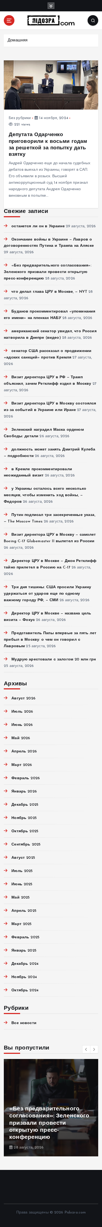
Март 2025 (21, 924)
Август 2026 (23, 698)
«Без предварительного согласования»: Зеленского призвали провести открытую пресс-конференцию (47, 272)
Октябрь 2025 (24, 831)
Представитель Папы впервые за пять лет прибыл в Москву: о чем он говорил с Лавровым (50, 639)
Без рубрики (20, 118)
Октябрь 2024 (25, 990)
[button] (86, 1049)
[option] (51, 1107)
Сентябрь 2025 (26, 845)
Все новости (23, 1023)
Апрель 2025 (23, 911)
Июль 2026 (22, 712)
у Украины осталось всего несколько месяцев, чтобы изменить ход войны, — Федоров (45, 495)
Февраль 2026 (25, 778)
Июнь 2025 (21, 884)
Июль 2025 (22, 871)
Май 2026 (20, 738)
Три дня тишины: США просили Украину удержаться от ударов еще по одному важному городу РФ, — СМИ (47, 593)
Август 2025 (23, 858)
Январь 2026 (24, 792)
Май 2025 (20, 898)
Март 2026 (21, 765)
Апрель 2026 (24, 751)
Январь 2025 (23, 951)
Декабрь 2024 (25, 964)
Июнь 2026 (22, 725)
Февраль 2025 (25, 937)
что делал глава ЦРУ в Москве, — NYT (49, 292)
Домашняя (17, 40)
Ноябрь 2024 (24, 977)
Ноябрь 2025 (24, 818)
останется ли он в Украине (38, 226)
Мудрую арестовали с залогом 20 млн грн (53, 659)
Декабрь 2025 (24, 805)
